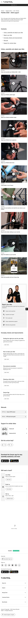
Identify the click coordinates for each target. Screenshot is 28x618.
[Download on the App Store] (5, 461)
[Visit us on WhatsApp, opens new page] (19, 565)
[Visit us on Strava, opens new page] (12, 565)
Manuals (6, 40)
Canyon (2, 10)
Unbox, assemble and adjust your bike (13, 32)
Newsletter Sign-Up (7, 559)
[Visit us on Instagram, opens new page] (5, 565)
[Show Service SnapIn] (27, 309)
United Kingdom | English (8, 614)
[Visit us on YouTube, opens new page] (9, 565)
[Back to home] (8, 2)
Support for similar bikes (10, 43)
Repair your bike (8, 35)
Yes (5, 444)
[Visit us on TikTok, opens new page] (16, 565)
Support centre (9, 10)
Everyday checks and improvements (13, 38)
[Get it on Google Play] (14, 461)
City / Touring (16, 10)
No (11, 444)
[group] (14, 429)
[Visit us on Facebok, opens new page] (2, 565)
